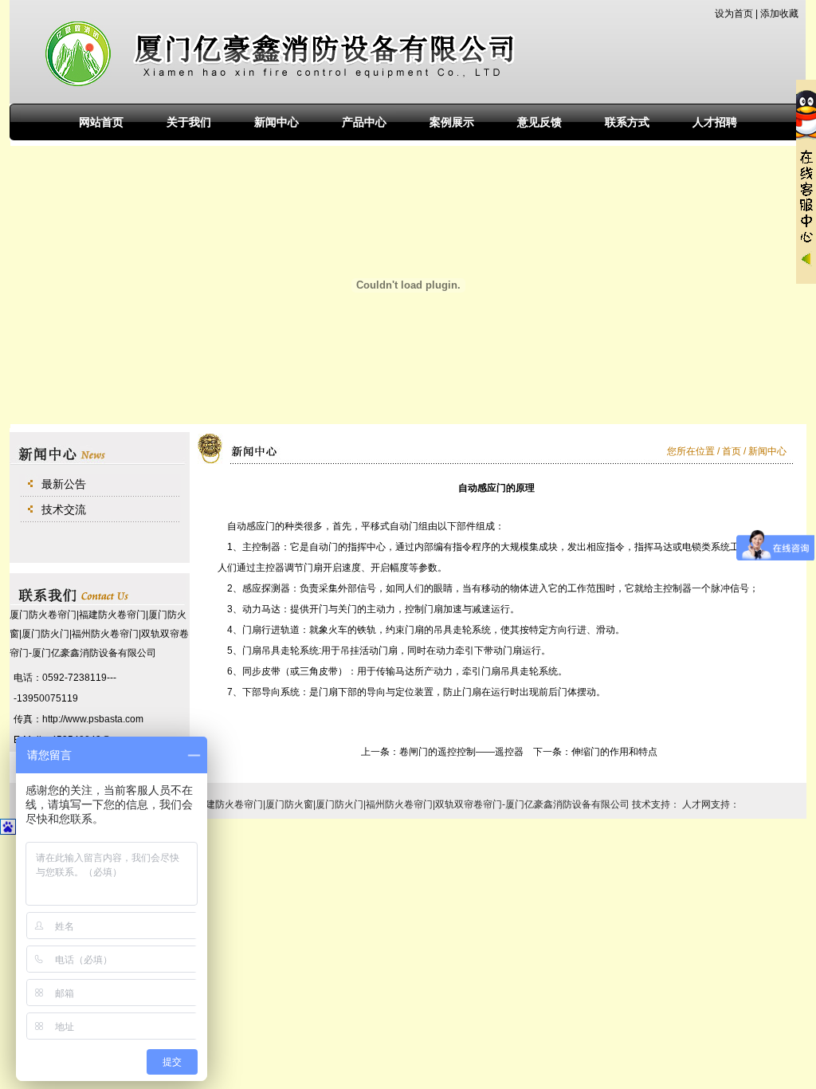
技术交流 (63, 509)
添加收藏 (779, 13)
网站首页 (101, 122)
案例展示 (452, 122)
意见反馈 (539, 122)
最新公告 (63, 484)
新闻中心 (276, 122)
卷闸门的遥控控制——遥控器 (461, 751)
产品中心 (364, 122)
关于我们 (189, 122)
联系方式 (627, 122)
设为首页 (734, 13)
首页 (732, 451)
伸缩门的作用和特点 (614, 751)
